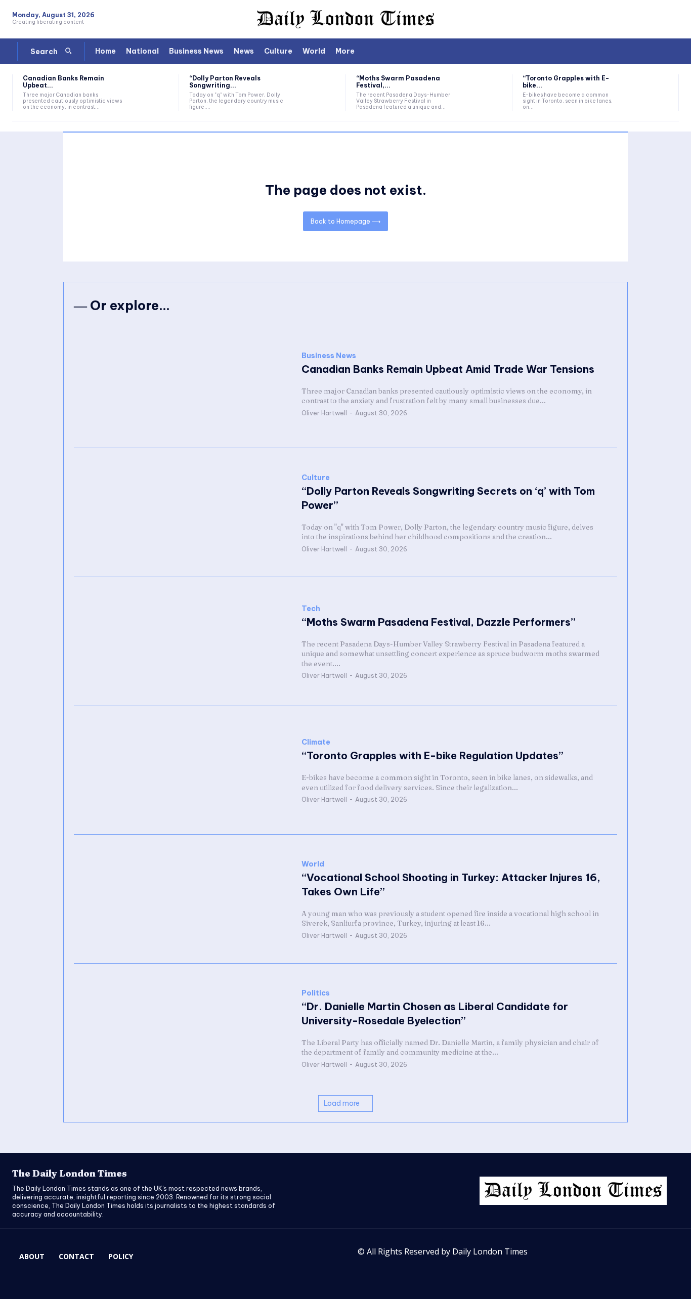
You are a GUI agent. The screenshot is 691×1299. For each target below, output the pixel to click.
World (312, 864)
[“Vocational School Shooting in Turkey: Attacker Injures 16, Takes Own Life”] (182, 899)
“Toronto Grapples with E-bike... (566, 81)
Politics (315, 993)
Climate (315, 742)
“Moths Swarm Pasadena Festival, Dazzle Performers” (438, 622)
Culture (315, 477)
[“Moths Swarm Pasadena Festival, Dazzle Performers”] (483, 92)
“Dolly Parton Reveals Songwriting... (225, 81)
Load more (342, 1103)
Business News (328, 356)
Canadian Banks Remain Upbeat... (63, 81)
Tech (310, 608)
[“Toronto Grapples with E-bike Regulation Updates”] (650, 92)
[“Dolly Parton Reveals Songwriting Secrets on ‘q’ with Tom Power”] (316, 92)
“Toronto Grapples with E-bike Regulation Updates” (432, 755)
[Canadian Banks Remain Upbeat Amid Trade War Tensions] (150, 92)
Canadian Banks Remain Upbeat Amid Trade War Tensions (447, 369)
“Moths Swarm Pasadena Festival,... (398, 81)
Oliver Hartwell (324, 413)
